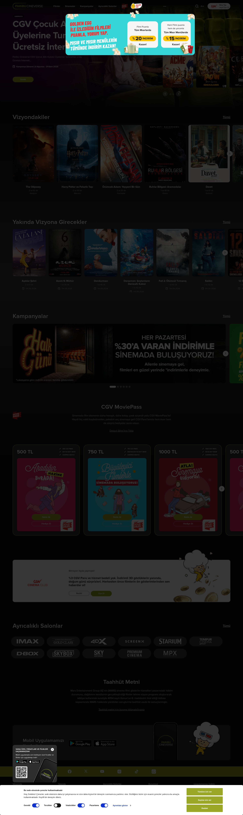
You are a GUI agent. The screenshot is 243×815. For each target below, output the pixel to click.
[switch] (57, 805)
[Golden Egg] (130, 34)
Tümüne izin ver (205, 792)
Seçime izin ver (204, 800)
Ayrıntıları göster (120, 805)
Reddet (204, 808)
